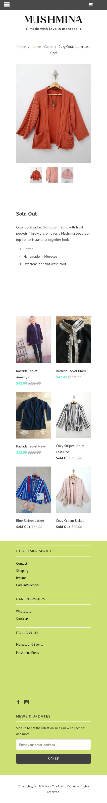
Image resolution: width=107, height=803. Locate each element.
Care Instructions (28, 585)
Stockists (22, 619)
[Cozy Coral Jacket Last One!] (53, 113)
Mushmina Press (27, 653)
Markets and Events (29, 644)
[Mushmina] (53, 23)
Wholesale (23, 611)
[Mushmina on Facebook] (18, 702)
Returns (21, 578)
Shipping (22, 571)
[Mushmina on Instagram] (26, 702)
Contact (21, 563)
